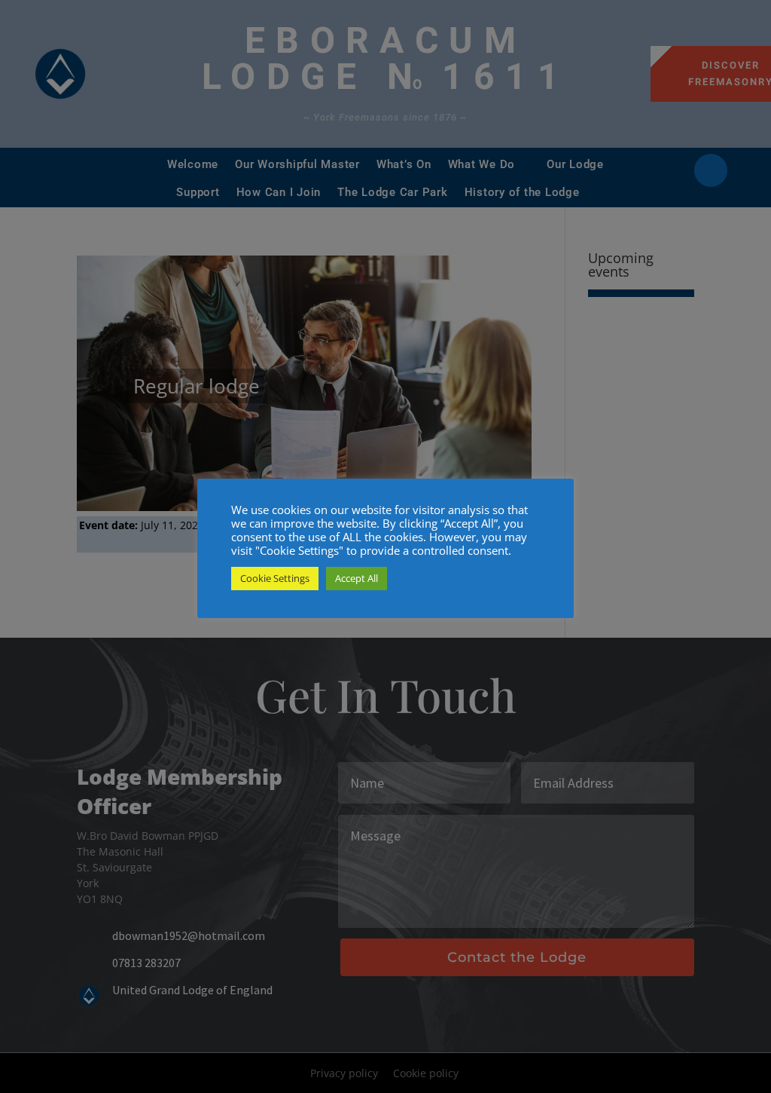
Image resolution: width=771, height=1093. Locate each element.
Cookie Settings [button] (274, 578)
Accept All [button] (356, 578)
